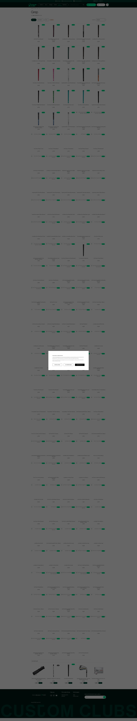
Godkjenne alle (80, 364)
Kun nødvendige (68, 364)
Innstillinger (57, 364)
